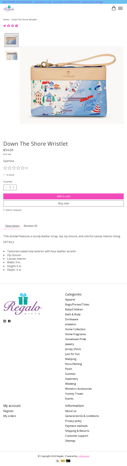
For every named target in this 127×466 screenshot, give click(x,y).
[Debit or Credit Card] (68, 461)
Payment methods (76, 426)
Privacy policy (73, 421)
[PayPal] (63, 461)
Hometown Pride (75, 339)
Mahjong (70, 359)
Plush (68, 369)
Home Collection (75, 329)
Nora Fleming (73, 364)
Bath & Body (73, 314)
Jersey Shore (73, 349)
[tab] (63, 242)
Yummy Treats (74, 393)
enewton (70, 324)
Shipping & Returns (77, 431)
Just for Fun (72, 354)
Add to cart (63, 196)
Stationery (71, 379)
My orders (9, 416)
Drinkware (71, 319)
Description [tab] (12, 226)
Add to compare (14, 209)
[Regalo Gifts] (9, 8)
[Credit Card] (57, 461)
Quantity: (8, 181)
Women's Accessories (78, 389)
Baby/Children (74, 309)
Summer (70, 374)
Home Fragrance (75, 334)
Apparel (70, 299)
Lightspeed (83, 456)
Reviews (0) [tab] (30, 226)
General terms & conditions (82, 416)
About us (70, 411)
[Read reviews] (14, 168)
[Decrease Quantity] (6, 187)
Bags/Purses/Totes (77, 304)
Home (6, 19)
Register (8, 411)
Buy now (63, 203)
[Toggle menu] (120, 8)
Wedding (70, 384)
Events (69, 398)
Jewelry (69, 344)
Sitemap (70, 441)
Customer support (76, 436)
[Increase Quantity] (13, 187)
